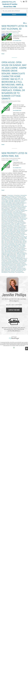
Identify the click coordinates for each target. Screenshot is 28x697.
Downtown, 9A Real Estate (7, 212)
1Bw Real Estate (23, 195)
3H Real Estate (10, 198)
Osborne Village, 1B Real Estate (13, 237)
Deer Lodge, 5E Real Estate (18, 211)
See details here (17, 40)
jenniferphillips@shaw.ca (14, 331)
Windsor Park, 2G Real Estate (17, 271)
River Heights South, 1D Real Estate (18, 246)
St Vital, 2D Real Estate (12, 260)
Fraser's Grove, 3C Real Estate (8, 222)
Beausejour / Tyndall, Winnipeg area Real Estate (11, 204)
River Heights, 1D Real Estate (7, 247)
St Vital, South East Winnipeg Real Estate (10, 261)
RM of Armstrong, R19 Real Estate (19, 248)
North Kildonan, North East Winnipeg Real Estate (13, 236)
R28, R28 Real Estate (18, 242)
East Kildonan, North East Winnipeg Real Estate (11, 215)
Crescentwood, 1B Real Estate (8, 210)
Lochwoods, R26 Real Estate (10, 227)
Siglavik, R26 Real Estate (12, 255)
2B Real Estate (5, 196)
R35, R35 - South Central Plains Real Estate (14, 242)
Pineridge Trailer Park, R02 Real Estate (16, 238)
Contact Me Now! (14, 310)
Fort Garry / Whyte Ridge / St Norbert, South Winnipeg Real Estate (14, 220)
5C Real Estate (11, 199)
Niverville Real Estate (9, 233)
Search (14, 14)
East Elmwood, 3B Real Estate (19, 213)
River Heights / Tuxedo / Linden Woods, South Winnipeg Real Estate (13, 245)
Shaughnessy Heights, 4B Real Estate (9, 253)
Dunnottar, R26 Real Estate (7, 213)
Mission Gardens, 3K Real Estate (8, 232)
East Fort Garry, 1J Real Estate (8, 214)
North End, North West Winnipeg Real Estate (11, 234)
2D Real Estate (18, 196)
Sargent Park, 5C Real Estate (7, 252)
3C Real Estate (9, 102)
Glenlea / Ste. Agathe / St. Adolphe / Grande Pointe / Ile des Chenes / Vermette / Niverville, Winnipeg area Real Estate (14, 224)
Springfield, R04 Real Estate (10, 256)
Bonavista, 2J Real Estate (16, 206)
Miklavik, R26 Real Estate (22, 231)
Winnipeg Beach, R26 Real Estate (8, 272)
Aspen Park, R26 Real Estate (12, 160)
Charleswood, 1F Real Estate (10, 208)
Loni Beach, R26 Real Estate (7, 228)
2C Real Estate (12, 196)
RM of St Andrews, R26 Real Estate (12, 250)
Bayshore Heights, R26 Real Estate (19, 202)
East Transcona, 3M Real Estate (13, 218)
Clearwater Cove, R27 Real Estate (18, 209)
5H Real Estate (24, 199)
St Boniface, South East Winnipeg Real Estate (14, 257)
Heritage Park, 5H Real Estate (8, 226)
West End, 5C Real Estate (22, 264)
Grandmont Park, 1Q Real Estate (19, 225)
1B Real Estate (17, 195)
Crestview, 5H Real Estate (7, 211)
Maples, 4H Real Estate (11, 231)
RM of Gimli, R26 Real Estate (7, 249)
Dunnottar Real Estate (17, 212)
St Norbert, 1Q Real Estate (17, 259)
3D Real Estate (21, 197)
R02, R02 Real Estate (14, 239)
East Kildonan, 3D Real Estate (12, 32)
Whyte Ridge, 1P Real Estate (10, 269)
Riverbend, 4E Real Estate (19, 247)
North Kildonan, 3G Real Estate (14, 235)
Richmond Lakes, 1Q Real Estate (8, 244)
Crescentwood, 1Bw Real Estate (21, 210)
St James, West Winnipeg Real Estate (18, 258)
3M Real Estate (17, 198)
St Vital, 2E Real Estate (22, 260)
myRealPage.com (14, 338)
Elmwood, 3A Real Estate (10, 219)
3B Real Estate (8, 197)
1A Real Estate (10, 195)
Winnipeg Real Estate (20, 272)
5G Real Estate (18, 199)
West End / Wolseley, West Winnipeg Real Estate (14, 264)
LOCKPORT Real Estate (21, 227)
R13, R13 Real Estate (9, 240)
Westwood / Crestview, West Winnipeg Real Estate (12, 267)
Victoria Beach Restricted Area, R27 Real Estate (11, 263)
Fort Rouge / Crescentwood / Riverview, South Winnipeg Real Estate (13, 221)
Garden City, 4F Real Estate (20, 222)
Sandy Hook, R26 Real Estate (18, 251)
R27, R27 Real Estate (9, 242)
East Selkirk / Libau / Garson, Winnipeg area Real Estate (14, 216)
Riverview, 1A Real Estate (7, 248)
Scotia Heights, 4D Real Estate (20, 252)
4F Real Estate (4, 199)
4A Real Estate (23, 198)
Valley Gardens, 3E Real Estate (19, 262)
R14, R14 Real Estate (18, 240)
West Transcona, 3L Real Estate (11, 266)
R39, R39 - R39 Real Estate (20, 243)
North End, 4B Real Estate (19, 233)
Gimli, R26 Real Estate (6, 223)
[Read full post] (7, 37)
